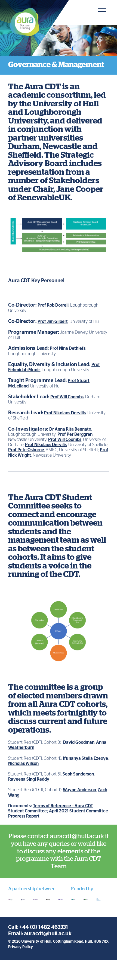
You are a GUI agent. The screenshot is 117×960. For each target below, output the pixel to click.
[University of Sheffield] (61, 899)
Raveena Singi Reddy (28, 779)
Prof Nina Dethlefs (67, 348)
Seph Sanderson (78, 774)
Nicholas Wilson (23, 763)
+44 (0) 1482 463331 (43, 927)
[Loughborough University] (35, 899)
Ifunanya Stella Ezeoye (85, 758)
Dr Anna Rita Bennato (70, 429)
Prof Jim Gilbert (53, 321)
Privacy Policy (20, 947)
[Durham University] (10, 899)
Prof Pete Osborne (26, 450)
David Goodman (78, 742)
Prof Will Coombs (67, 397)
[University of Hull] (23, 900)
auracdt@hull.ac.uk (77, 836)
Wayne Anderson (79, 790)
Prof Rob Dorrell (53, 305)
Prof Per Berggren (75, 434)
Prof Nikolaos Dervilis (65, 413)
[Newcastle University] (48, 899)
